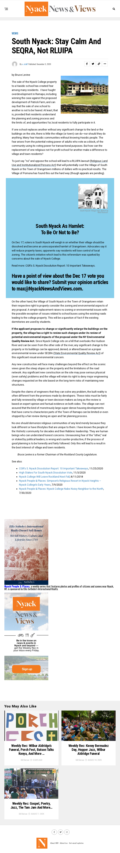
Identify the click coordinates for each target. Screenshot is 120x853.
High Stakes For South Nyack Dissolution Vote (45, 472)
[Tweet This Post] (93, 63)
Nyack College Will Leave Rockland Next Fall (44, 476)
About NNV (54, 843)
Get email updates (76, 843)
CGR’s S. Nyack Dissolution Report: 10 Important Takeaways (53, 468)
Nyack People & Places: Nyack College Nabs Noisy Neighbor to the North (61, 488)
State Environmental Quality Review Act (77, 353)
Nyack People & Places (17, 586)
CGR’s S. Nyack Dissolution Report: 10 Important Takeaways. (60, 265)
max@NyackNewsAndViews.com (49, 289)
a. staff (25, 64)
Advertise (63, 843)
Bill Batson (25, 759)
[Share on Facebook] (87, 63)
